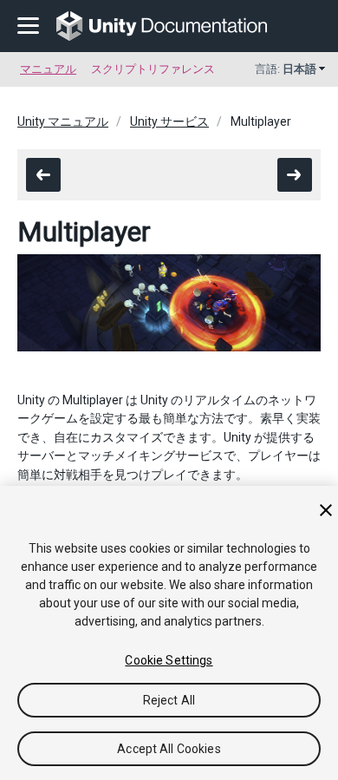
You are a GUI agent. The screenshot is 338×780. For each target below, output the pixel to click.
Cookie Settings (168, 660)
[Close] (325, 510)
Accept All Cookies (169, 749)
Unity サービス (169, 121)
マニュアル (48, 68)
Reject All (169, 700)
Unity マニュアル (62, 121)
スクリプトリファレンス (153, 68)
